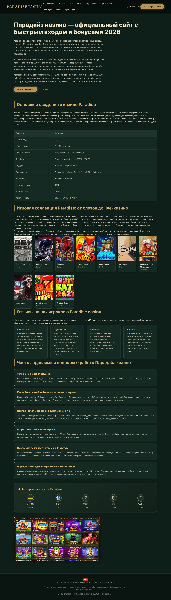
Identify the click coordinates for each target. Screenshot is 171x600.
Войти (132, 7)
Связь (79, 3)
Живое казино (49, 3)
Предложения (91, 3)
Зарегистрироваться (152, 7)
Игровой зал (69, 10)
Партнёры (47, 10)
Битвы (58, 10)
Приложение (106, 3)
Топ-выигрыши (66, 3)
